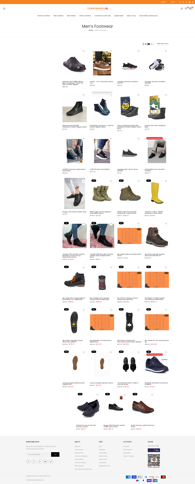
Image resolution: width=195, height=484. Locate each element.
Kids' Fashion (71, 16)
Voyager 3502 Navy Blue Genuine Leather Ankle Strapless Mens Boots (101, 255)
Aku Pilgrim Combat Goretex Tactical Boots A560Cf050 (155, 298)
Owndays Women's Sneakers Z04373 (127, 82)
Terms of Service (80, 463)
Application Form (104, 466)
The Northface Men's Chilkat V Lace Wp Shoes (128, 383)
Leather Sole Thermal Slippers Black (155, 126)
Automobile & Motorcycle (148, 16)
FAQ (100, 446)
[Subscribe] (55, 454)
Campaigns (103, 453)
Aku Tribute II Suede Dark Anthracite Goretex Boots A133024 (129, 341)
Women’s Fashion (44, 16)
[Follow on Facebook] (180, 2)
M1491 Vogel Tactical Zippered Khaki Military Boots (100, 212)
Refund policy (79, 466)
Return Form (103, 459)
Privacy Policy (79, 453)
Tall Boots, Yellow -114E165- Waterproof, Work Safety (154, 212)
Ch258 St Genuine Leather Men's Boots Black (74, 170)
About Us (78, 446)
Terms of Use (79, 450)
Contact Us (102, 463)
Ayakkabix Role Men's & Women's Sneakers (156, 383)
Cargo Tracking (128, 456)
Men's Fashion (58, 16)
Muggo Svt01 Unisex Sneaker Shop (74, 212)
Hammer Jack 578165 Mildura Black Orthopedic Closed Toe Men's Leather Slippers (72, 83)
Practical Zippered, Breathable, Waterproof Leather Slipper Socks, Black (129, 126)
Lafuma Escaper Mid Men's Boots (101, 383)
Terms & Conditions (81, 456)
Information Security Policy (83, 469)
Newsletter (127, 453)
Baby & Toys (131, 16)
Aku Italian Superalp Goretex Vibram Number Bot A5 (155, 255)
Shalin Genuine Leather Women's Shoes (142, 426)
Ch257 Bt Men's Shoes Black (99, 169)
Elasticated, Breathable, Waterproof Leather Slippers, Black (74, 126)
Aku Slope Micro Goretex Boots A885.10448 (100, 341)
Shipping (102, 450)
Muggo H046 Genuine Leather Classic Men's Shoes (114, 426)
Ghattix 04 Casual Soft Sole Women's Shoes (86, 426)
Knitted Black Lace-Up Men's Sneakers (155, 170)
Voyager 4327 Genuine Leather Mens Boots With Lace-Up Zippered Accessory (73, 255)
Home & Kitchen (85, 16)
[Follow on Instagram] (186, 2)
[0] (186, 9)
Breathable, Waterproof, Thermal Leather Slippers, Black (101, 126)
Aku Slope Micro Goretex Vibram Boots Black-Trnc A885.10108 (73, 298)
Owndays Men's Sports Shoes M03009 (127, 170)
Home (91, 30)
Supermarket (119, 16)
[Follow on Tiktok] (192, 2)
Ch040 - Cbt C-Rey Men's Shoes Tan (101, 82)
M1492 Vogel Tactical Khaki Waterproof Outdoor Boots (126, 212)
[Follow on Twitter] (183, 2)
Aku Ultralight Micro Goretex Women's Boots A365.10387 (99, 298)
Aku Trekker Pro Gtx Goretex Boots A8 (157, 341)
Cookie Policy (79, 459)
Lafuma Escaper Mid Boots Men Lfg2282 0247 (73, 383)
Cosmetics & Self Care (103, 16)
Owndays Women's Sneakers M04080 (155, 82)
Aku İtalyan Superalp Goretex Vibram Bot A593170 (72, 341)
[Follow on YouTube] (189, 2)
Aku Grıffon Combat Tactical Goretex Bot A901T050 (127, 298)
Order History (127, 450)
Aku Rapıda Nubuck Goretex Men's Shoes (129, 255)
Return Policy (103, 456)
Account (126, 446)
